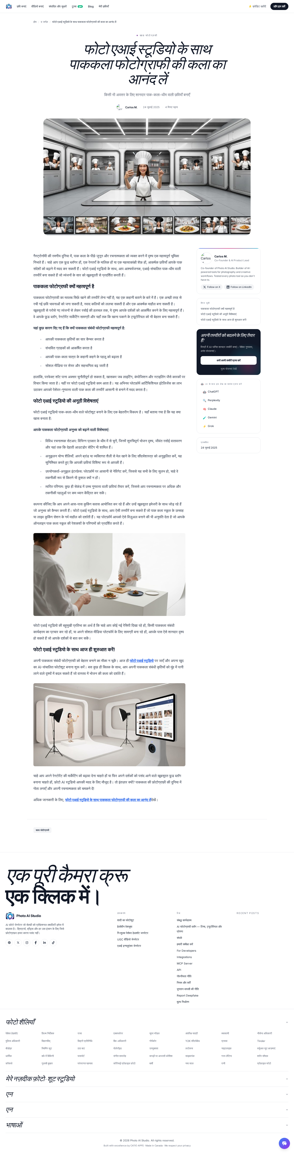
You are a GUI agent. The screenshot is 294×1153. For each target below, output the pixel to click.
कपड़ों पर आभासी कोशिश (160, 1056)
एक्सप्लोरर (118, 1033)
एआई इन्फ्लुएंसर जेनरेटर (129, 945)
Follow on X (213, 286)
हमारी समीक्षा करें (185, 944)
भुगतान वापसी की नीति (188, 989)
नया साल (189, 1063)
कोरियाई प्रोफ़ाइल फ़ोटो (124, 1063)
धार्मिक (9, 1056)
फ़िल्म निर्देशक (48, 1033)
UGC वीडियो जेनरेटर (128, 939)
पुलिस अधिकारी (13, 1041)
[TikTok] (53, 942)
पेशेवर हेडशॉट (12, 1033)
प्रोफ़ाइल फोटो (264, 1063)
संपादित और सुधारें (58, 6)
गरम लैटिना (226, 1056)
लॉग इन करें (279, 6)
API (179, 969)
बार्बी (151, 1063)
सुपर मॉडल (154, 1033)
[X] (18, 942)
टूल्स (77, 6)
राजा (80, 1033)
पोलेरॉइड (117, 1048)
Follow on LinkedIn (241, 286)
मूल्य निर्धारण (183, 1001)
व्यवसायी (225, 1033)
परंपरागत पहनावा (85, 1063)
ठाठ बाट (81, 1048)
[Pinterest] (9, 942)
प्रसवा (224, 1041)
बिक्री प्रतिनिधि (85, 1041)
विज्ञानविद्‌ (46, 1041)
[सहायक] (284, 1143)
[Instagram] (26, 942)
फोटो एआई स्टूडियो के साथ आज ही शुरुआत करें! (224, 319)
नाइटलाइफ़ (226, 1048)
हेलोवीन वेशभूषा (124, 926)
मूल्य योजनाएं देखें (229, 368)
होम (35, 21)
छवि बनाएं (21, 6)
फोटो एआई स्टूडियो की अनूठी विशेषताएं (219, 314)
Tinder (261, 1041)
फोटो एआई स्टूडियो (142, 661)
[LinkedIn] (44, 942)
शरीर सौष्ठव (262, 1056)
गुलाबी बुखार (47, 1063)
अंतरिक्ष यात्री (191, 1033)
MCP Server (184, 963)
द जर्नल (44, 21)
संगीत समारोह (119, 1056)
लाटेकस (189, 1048)
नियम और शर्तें (184, 982)
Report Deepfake (187, 995)
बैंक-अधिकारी (119, 1041)
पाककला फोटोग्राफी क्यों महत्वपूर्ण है (217, 308)
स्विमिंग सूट (47, 1048)
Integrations (184, 957)
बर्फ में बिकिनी (48, 1056)
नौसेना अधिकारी (264, 1033)
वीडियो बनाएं (37, 6)
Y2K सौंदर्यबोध (192, 1041)
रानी (223, 1063)
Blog (91, 6)
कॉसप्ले (9, 1063)
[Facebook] (35, 942)
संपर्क (179, 937)
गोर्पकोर (152, 1041)
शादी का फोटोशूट (125, 920)
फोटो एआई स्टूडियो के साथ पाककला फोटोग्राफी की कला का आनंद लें (108, 800)
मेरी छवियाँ (104, 6)
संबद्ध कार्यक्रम (184, 920)
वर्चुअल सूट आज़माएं (266, 1048)
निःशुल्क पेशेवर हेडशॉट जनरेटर (132, 933)
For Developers (186, 950)
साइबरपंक (190, 1056)
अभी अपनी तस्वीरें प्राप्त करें (229, 360)
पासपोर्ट (81, 1056)
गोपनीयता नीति (184, 976)
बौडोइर (9, 1048)
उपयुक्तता (153, 1048)
